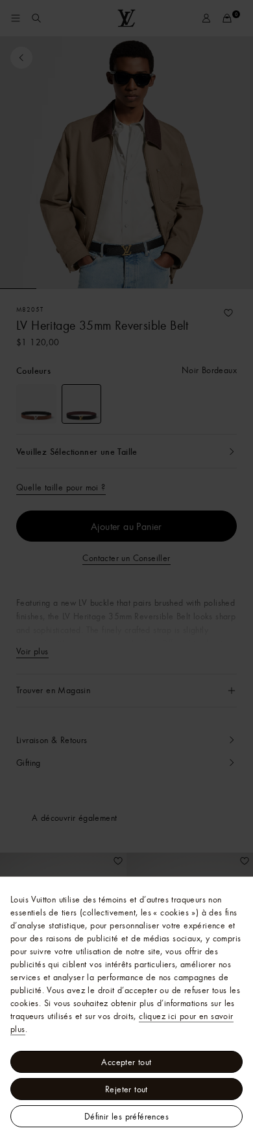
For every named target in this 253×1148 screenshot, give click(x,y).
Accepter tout (126, 1062)
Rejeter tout (126, 1089)
